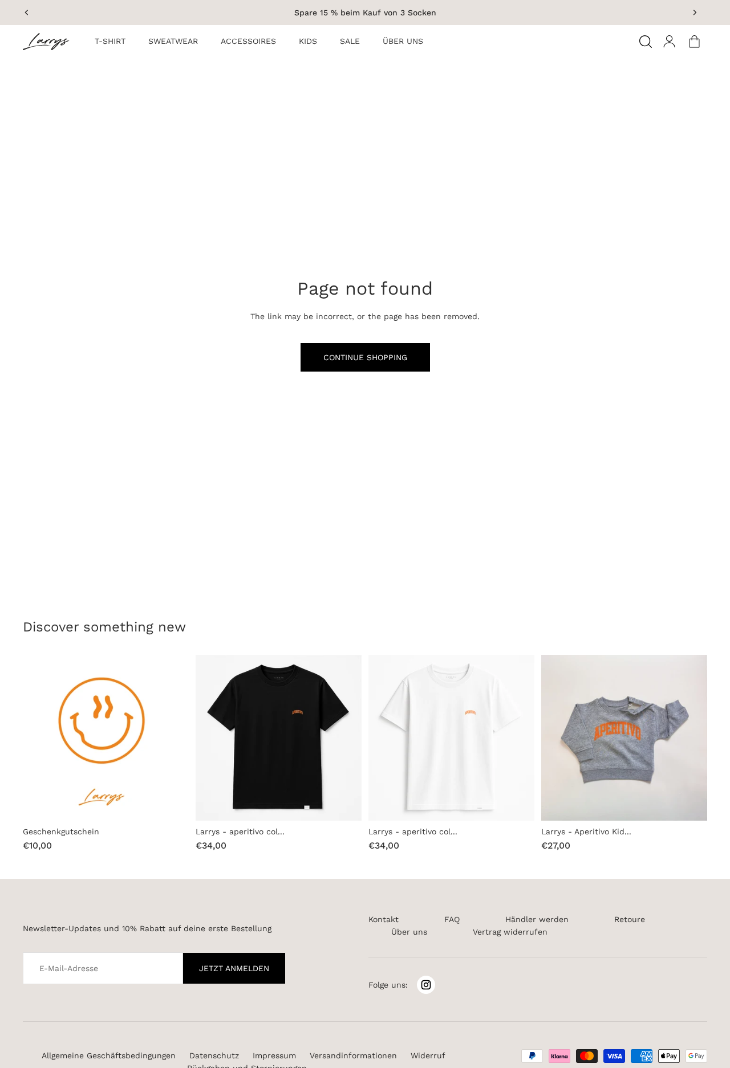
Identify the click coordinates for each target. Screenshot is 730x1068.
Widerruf (428, 1055)
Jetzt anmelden (234, 968)
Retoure (629, 919)
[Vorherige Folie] (26, 12)
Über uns (409, 931)
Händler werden (537, 919)
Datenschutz (214, 1055)
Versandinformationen (353, 1055)
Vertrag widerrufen (510, 931)
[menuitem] (110, 41)
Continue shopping (365, 357)
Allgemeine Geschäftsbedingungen (109, 1055)
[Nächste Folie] (694, 12)
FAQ (452, 919)
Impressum (274, 1055)
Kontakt (383, 919)
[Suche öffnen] (645, 41)
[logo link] (50, 41)
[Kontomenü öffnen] (669, 41)
